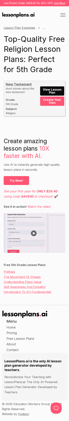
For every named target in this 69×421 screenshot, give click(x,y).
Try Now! (16, 180)
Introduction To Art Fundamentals (27, 292)
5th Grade (49, 28)
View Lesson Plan (52, 91)
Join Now (59, 3)
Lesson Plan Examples (19, 28)
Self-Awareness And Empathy (25, 287)
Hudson (23, 414)
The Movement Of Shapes (22, 277)
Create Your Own (52, 101)
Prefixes (9, 272)
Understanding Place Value (22, 282)
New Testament (19, 84)
